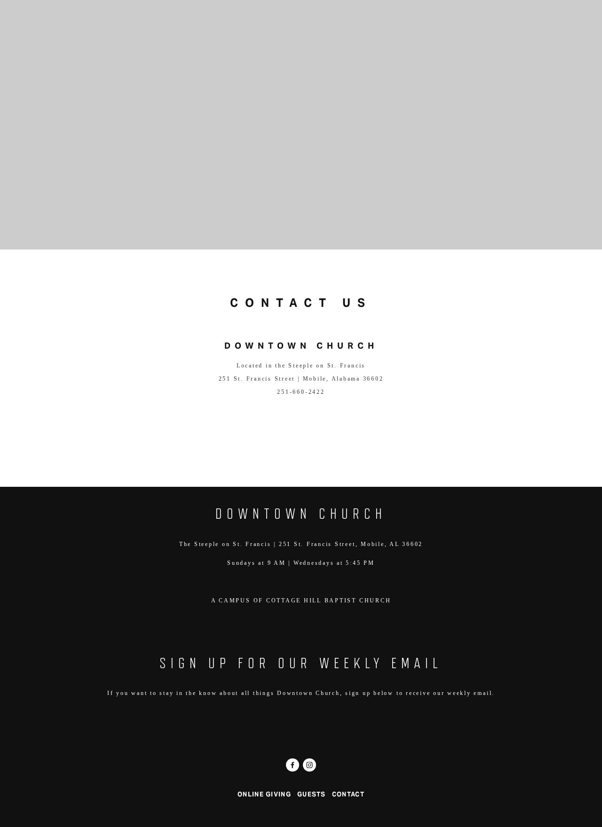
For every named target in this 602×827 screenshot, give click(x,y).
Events (88, 30)
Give (310, 30)
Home (41, 30)
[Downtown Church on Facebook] (292, 765)
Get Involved (203, 30)
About (138, 30)
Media (268, 30)
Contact (358, 30)
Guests (311, 794)
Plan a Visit (440, 30)
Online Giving (264, 794)
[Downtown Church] (309, 765)
